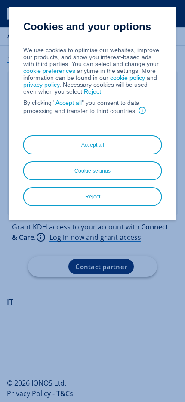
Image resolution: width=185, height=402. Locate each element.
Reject (92, 91)
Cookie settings (92, 171)
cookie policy (127, 77)
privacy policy (41, 84)
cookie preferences (49, 70)
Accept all (69, 102)
